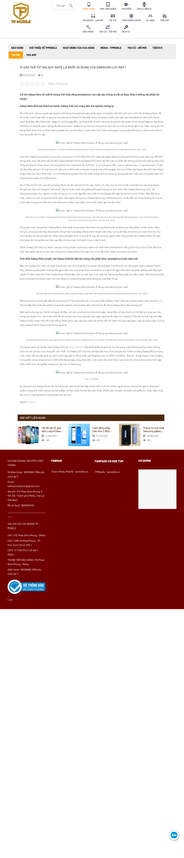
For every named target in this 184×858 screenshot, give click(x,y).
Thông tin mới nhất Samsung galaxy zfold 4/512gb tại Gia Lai (153, 429)
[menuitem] (89, 5)
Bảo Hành (17, 47)
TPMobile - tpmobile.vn (107, 471)
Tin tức (15, 55)
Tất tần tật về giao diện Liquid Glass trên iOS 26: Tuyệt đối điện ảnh (51, 429)
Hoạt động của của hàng (79, 47)
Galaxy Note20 (76, 347)
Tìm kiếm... (71, 5)
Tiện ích (157, 47)
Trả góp (31, 55)
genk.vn (32, 401)
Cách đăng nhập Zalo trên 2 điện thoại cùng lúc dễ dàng (101, 429)
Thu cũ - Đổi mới (137, 47)
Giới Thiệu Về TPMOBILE (43, 47)
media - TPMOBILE (110, 47)
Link (10, 599)
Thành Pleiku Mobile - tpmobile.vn (69, 471)
